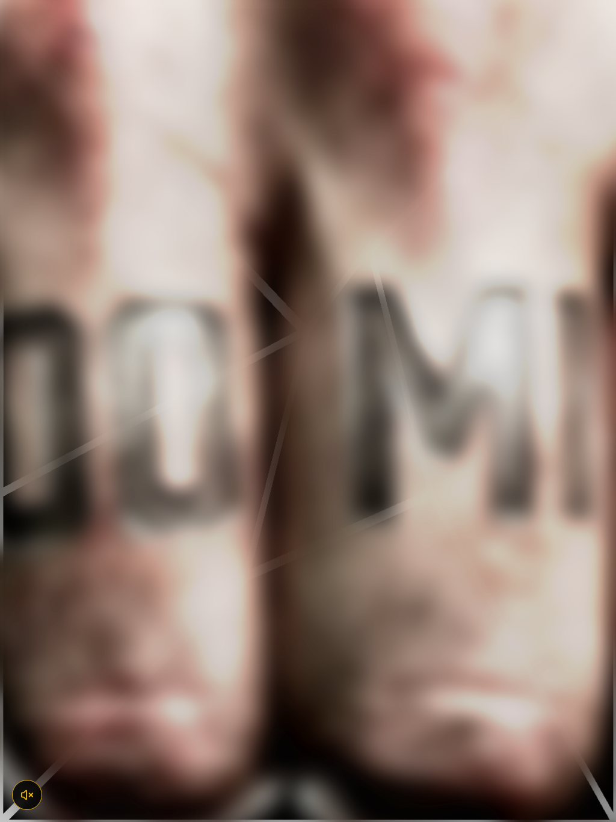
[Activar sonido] (27, 795)
